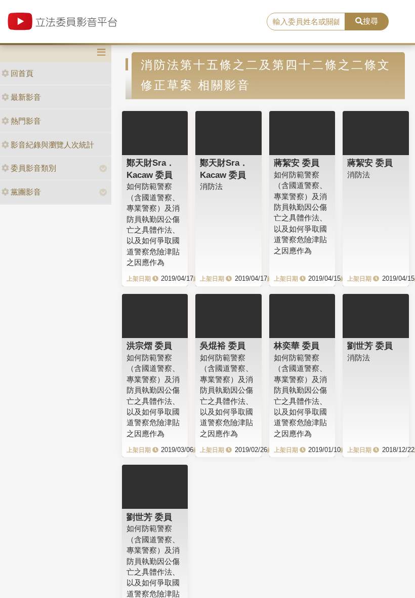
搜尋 (370, 21)
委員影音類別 (33, 168)
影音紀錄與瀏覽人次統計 (52, 144)
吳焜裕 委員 (222, 345)
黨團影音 (26, 192)
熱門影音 (26, 121)
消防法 (211, 186)
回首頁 (22, 73)
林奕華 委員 (296, 345)
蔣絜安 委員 (296, 162)
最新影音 (26, 97)
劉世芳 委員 (370, 345)
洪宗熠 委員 (149, 345)
